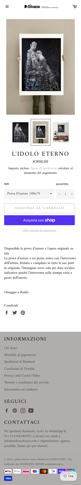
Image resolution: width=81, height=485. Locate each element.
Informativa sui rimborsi (21, 390)
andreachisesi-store (25, 459)
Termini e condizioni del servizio (26, 382)
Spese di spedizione (44, 168)
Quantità (62, 184)
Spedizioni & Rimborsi (19, 362)
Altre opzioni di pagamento (39, 231)
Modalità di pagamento (20, 355)
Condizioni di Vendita (19, 369)
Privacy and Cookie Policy (22, 376)
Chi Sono (10, 348)
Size (6, 184)
